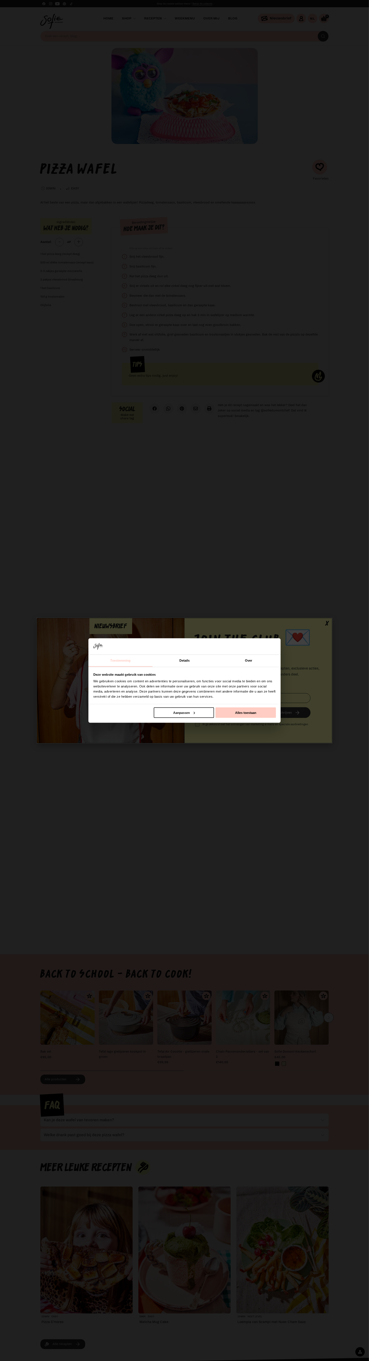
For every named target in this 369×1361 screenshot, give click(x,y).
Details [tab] (184, 660)
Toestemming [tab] (120, 660)
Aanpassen (181, 712)
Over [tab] (248, 660)
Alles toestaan (245, 712)
